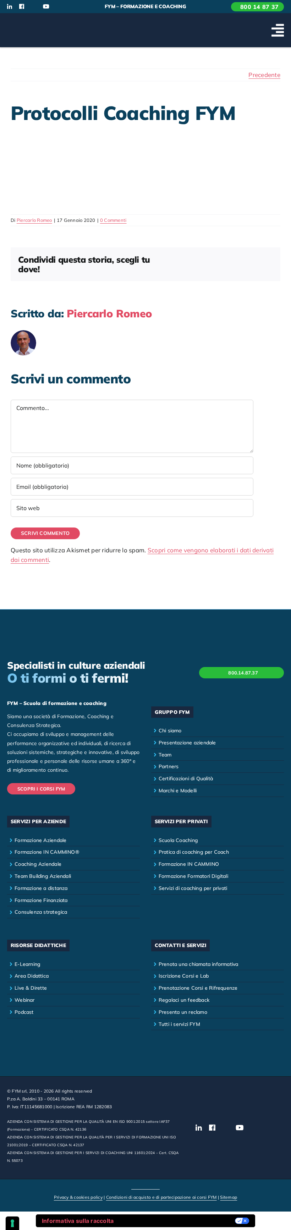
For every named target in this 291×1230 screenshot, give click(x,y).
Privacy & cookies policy (78, 1197)
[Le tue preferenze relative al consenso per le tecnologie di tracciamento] (12, 1223)
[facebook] (21, 6)
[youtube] (46, 6)
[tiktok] (58, 7)
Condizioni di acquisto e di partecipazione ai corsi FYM (161, 1197)
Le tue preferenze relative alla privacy (177, 1220)
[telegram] (81, 7)
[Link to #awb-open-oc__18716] (277, 30)
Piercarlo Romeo (34, 220)
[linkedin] (9, 6)
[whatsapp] (70, 7)
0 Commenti (113, 220)
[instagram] (34, 7)
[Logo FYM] (33, 21)
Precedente (264, 74)
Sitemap (228, 1197)
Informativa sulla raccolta (78, 1220)
